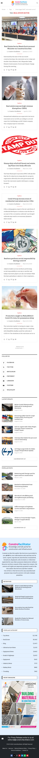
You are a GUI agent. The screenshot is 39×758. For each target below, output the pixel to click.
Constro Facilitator (14, 51)
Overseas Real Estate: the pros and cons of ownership (26, 438)
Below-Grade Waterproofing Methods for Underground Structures (24, 406)
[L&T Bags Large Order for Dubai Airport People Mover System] (7, 451)
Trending (20, 671)
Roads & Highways (20, 655)
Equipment (20, 659)
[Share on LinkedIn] (13, 70)
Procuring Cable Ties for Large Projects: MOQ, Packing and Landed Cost (25, 417)
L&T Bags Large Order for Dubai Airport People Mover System (25, 450)
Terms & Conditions (16, 750)
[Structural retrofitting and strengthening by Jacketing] (7, 498)
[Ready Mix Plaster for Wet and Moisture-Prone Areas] (7, 621)
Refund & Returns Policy (21, 748)
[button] (4, 705)
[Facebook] (12, 755)
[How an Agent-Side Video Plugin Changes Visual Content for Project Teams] (7, 429)
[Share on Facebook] (6, 70)
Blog (20, 643)
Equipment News (20, 651)
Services (11, 748)
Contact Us (25, 750)
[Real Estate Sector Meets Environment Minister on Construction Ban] (19, 28)
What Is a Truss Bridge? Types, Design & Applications (25, 518)
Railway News (20, 667)
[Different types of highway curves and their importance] (7, 509)
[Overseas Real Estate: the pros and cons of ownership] (7, 440)
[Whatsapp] (25, 755)
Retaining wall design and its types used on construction (25, 474)
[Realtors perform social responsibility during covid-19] (19, 241)
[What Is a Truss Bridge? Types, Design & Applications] (7, 520)
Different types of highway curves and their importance (24, 507)
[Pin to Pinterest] (11, 70)
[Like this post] (4, 70)
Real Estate (20, 639)
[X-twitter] (14, 755)
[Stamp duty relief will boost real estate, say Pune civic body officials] (19, 145)
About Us (4, 748)
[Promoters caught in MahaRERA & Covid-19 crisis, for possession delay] (19, 298)
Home (3, 9)
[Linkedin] (22, 755)
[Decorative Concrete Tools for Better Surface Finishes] (7, 610)
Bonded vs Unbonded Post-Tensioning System (24, 485)
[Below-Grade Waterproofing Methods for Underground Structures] (7, 407)
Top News (20, 635)
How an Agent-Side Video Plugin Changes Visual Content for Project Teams (25, 428)
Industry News (20, 663)
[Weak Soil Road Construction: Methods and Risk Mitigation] (7, 599)
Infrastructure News (20, 647)
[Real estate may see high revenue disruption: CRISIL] (19, 88)
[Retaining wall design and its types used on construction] (7, 476)
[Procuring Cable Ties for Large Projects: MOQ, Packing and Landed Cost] (7, 418)
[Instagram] (17, 755)
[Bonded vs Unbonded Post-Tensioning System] (7, 487)
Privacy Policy (31, 748)
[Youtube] (27, 755)
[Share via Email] (15, 70)
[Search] (37, 3)
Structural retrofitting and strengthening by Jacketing (24, 496)
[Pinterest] (19, 755)
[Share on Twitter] (9, 70)
